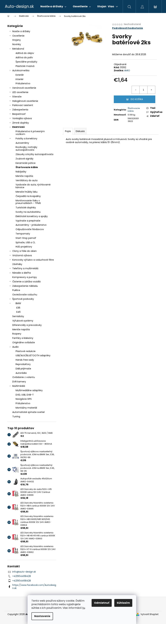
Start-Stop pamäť (26, 238)
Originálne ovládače (23, 342)
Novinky (16, 44)
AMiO (127, 70)
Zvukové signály (24, 158)
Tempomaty (23, 233)
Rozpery (16, 333)
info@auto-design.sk (24, 571)
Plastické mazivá (25, 66)
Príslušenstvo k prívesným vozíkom (30, 133)
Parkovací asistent (22, 105)
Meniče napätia (24, 176)
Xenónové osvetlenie (24, 87)
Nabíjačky (21, 171)
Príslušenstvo (23, 83)
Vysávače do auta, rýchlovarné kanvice (33, 186)
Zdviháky (17, 264)
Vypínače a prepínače (28, 220)
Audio (15, 346)
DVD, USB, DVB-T (25, 394)
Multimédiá (18, 386)
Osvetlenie (18, 35)
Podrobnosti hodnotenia (127, 28)
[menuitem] (53, 6)
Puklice (16, 290)
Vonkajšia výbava (22, 118)
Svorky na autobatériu (28, 212)
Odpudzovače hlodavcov (30, 229)
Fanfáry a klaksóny (22, 338)
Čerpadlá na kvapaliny (28, 196)
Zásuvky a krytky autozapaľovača (34, 154)
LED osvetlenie (20, 92)
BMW (18, 303)
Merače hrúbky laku (26, 191)
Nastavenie (42, 616)
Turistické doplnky (26, 207)
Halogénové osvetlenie (25, 101)
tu (83, 608)
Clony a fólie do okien (24, 251)
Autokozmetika (20, 70)
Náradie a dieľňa (21, 272)
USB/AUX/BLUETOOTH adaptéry (33, 355)
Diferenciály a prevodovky (27, 325)
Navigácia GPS (24, 399)
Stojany (16, 40)
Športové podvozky (23, 299)
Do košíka (137, 99)
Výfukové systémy (22, 320)
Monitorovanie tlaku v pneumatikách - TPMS (28, 202)
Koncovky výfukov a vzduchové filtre (33, 259)
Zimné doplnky (20, 122)
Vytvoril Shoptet (150, 614)
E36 (18, 307)
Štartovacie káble (27, 167)
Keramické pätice (26, 163)
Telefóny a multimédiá (25, 268)
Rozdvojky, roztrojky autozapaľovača (26, 148)
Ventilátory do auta (26, 180)
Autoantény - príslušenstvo (31, 225)
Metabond (18, 48)
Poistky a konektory (26, 138)
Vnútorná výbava (22, 255)
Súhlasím (123, 603)
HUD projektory (24, 246)
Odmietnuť (101, 603)
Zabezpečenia (20, 109)
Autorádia (21, 373)
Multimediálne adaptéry (29, 390)
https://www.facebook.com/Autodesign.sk (34, 586)
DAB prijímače (23, 368)
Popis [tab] (68, 131)
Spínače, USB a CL (25, 242)
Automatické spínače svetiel (28, 412)
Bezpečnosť (19, 114)
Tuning (16, 416)
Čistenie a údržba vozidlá (26, 281)
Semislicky (18, 316)
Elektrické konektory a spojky (32, 216)
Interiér (20, 79)
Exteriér (20, 74)
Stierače (17, 96)
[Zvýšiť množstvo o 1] (151, 90)
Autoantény (22, 143)
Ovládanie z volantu (23, 377)
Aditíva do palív (24, 57)
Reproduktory (23, 364)
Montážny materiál (26, 407)
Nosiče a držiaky (21, 31)
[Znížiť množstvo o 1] (136, 90)
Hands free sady (25, 359)
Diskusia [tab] (80, 131)
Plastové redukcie (26, 351)
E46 (18, 312)
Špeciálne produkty (26, 61)
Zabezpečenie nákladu (25, 286)
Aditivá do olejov (25, 53)
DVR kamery (19, 381)
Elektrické (18, 127)
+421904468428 (21, 576)
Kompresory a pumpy (24, 277)
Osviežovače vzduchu (24, 294)
